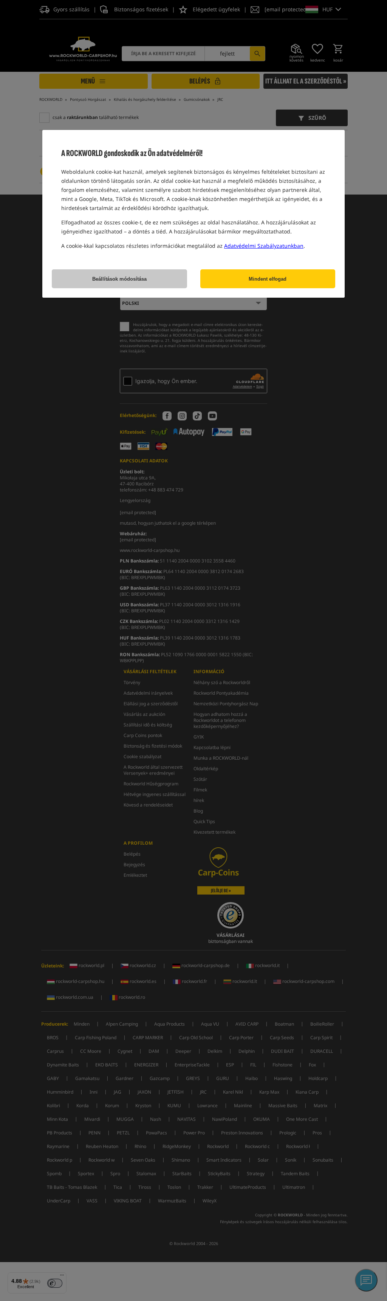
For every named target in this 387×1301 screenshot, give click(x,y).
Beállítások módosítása (119, 279)
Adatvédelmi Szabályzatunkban (263, 245)
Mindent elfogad (267, 279)
